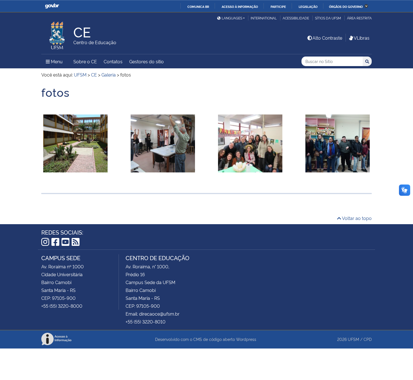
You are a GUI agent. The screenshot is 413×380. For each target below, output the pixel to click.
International (264, 17)
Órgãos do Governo (346, 6)
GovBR (52, 6)
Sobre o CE (85, 61)
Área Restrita (359, 17)
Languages (232, 17)
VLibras (361, 38)
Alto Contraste (327, 38)
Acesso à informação (240, 6)
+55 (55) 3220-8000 (61, 306)
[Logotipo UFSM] (57, 34)
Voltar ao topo (356, 218)
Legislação (308, 6)
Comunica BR (198, 6)
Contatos (113, 61)
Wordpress (246, 339)
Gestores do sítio (146, 61)
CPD (368, 339)
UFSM (353, 339)
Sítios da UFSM (328, 17)
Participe (278, 6)
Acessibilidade (296, 17)
